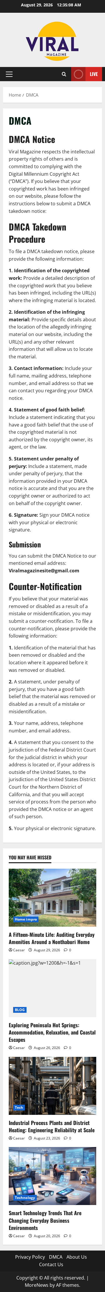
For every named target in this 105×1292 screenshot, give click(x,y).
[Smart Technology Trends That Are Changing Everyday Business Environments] (52, 1176)
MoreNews (36, 1285)
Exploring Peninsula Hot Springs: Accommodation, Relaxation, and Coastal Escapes (52, 1032)
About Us (76, 1257)
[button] (9, 74)
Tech (19, 1107)
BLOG (20, 1009)
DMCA (55, 1257)
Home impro (26, 919)
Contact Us (51, 1264)
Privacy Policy (30, 1257)
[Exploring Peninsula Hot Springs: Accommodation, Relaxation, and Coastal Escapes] (52, 988)
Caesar (19, 950)
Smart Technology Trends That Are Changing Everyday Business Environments (45, 1220)
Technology (25, 1197)
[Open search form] (64, 74)
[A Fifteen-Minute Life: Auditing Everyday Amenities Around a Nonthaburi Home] (52, 898)
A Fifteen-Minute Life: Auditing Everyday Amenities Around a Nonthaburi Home (51, 938)
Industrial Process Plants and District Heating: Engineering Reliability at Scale (51, 1126)
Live (94, 73)
